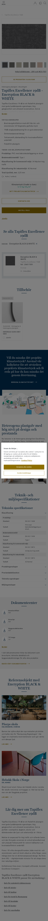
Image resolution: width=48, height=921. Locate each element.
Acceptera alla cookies (24, 467)
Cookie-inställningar (24, 473)
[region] (24, 460)
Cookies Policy (26, 460)
